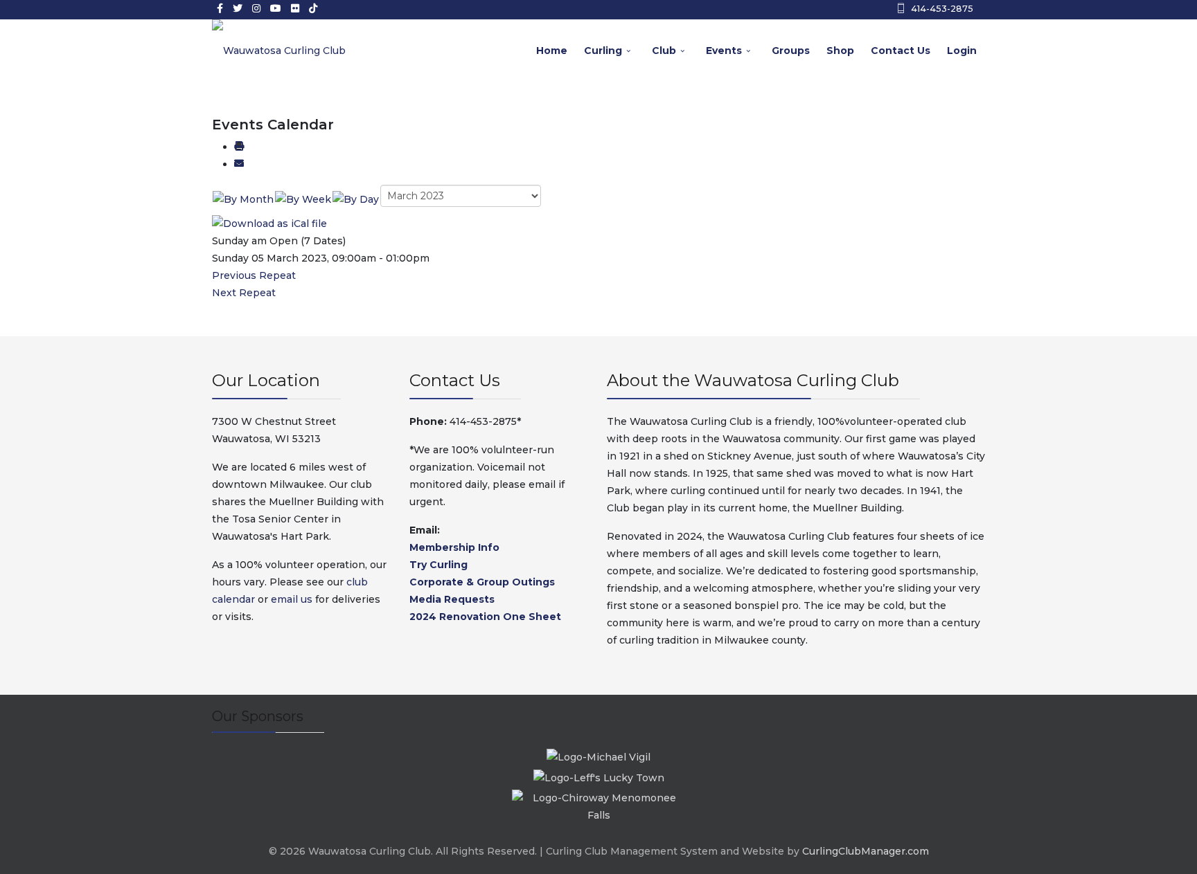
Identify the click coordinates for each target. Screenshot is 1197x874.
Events (724, 50)
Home (551, 50)
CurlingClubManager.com (865, 851)
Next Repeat (244, 292)
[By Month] (243, 198)
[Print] (239, 146)
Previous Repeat (254, 275)
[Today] (355, 198)
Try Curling (438, 564)
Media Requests (452, 599)
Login (962, 50)
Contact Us (900, 50)
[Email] (239, 164)
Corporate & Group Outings (482, 582)
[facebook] (220, 8)
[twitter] (237, 8)
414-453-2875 (942, 8)
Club (664, 50)
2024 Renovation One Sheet (485, 616)
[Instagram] (256, 8)
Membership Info (454, 547)
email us (291, 599)
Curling (603, 50)
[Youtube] (275, 8)
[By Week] (303, 198)
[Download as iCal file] (269, 223)
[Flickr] (295, 8)
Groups (791, 50)
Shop (840, 50)
